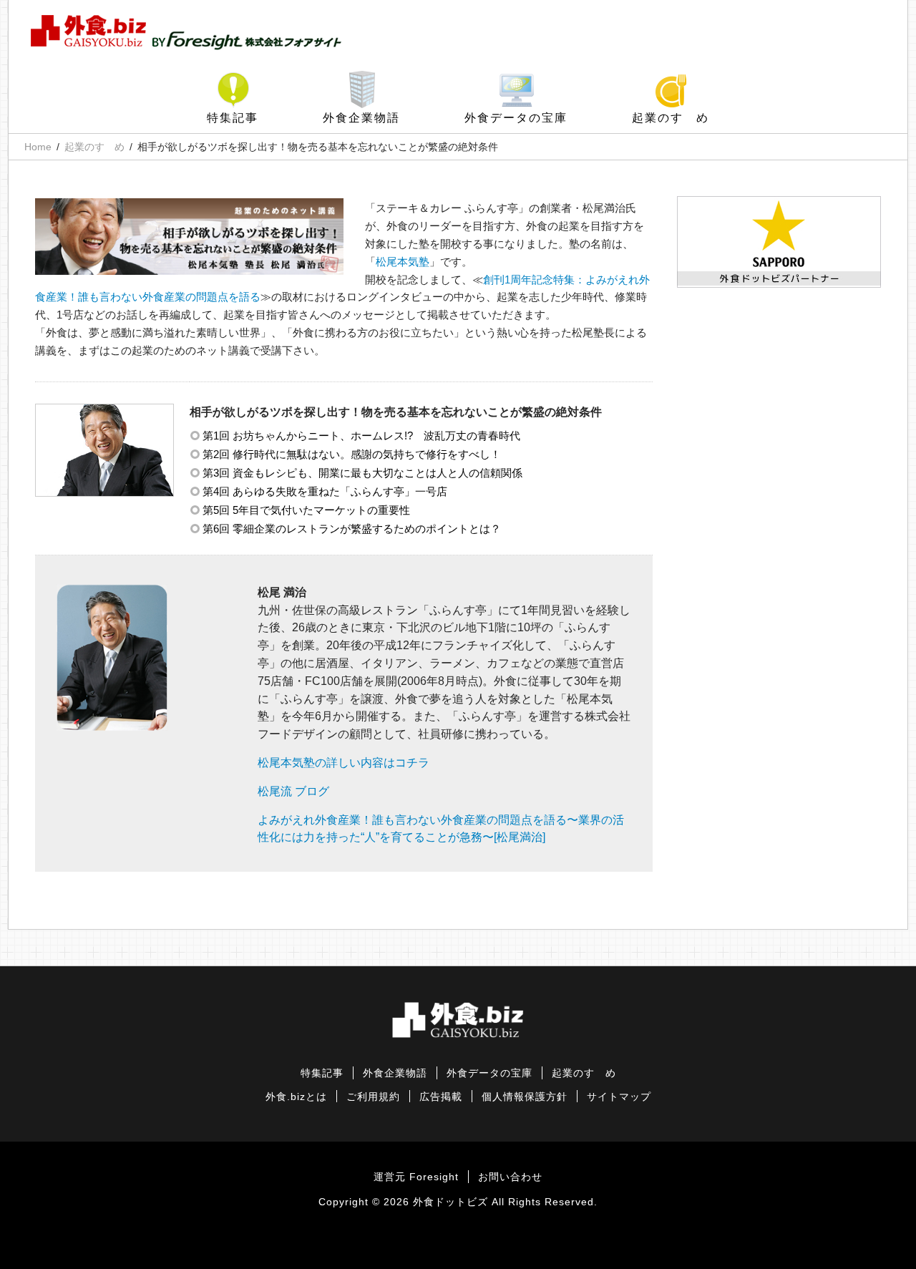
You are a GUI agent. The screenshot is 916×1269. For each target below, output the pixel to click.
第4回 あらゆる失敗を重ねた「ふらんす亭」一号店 (325, 491)
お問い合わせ (510, 1177)
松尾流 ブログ (293, 791)
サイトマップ (619, 1096)
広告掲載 (440, 1096)
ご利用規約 (373, 1096)
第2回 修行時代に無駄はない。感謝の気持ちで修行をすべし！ (352, 454)
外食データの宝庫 (515, 118)
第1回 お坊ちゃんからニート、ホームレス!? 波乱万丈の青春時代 (361, 435)
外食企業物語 (361, 118)
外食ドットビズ (450, 1202)
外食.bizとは (296, 1096)
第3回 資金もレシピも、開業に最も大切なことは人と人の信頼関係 (362, 473)
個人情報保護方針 (524, 1096)
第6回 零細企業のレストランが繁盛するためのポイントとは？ (352, 528)
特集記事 (232, 118)
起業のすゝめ (670, 118)
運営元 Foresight (416, 1177)
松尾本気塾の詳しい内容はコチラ (343, 763)
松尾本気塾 (402, 262)
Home (38, 146)
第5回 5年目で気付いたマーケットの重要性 (306, 510)
